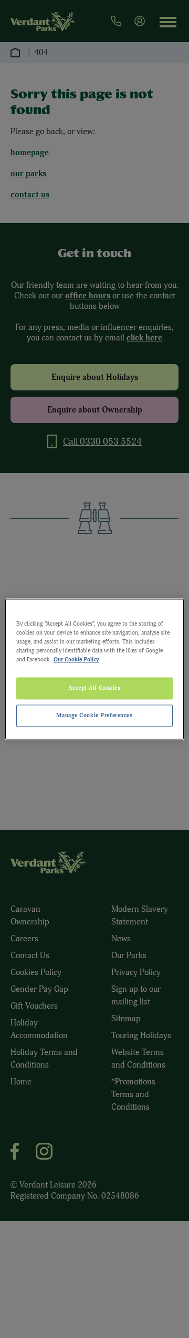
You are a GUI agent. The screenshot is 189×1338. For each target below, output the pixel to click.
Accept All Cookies (94, 687)
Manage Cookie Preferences (94, 715)
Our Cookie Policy (76, 659)
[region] (94, 669)
